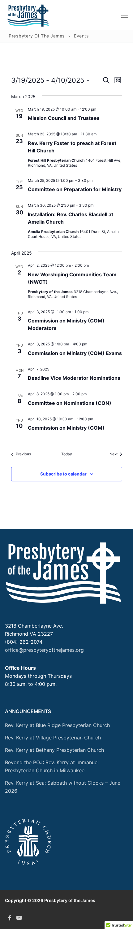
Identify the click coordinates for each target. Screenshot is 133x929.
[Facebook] (9, 918)
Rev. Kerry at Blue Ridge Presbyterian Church (57, 725)
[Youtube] (19, 918)
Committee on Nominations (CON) (69, 403)
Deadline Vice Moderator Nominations (74, 378)
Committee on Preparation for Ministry (75, 189)
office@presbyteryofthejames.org (44, 650)
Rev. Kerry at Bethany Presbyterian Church (54, 750)
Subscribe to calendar (63, 473)
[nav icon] (124, 14)
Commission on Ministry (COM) (66, 428)
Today (66, 454)
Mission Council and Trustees (64, 118)
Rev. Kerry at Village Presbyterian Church (53, 737)
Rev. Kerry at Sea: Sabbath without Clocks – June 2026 (62, 787)
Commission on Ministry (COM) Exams (75, 353)
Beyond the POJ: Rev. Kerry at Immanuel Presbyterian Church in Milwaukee (52, 766)
